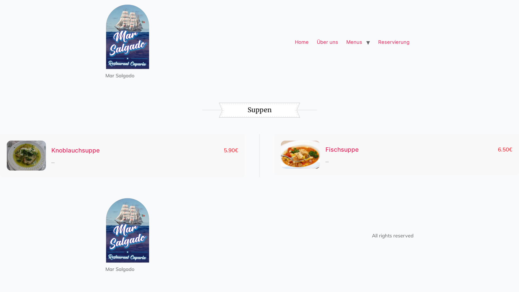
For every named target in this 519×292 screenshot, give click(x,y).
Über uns (327, 42)
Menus (354, 42)
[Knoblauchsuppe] (26, 156)
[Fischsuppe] (300, 155)
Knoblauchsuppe (75, 150)
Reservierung (394, 42)
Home (302, 42)
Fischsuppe (342, 149)
